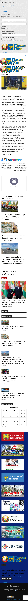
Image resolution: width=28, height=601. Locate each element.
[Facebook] (1, 11)
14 (10, 419)
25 (24, 421)
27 (7, 424)
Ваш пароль (4, 26)
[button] (2, 55)
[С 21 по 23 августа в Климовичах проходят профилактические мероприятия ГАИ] (14, 390)
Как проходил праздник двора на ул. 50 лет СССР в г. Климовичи (13, 217)
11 (24, 416)
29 (14, 424)
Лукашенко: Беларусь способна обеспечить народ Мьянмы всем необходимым (13, 302)
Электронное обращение (9, 5)
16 (17, 419)
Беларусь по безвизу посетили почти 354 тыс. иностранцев (6, 167)
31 (21, 424)
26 (3, 424)
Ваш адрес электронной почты (9, 37)
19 (3, 421)
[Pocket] (13, 160)
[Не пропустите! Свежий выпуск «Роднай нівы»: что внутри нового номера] (14, 227)
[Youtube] (6, 11)
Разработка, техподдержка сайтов (14, 599)
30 (17, 424)
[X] (9, 160)
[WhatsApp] (17, 160)
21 (10, 421)
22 (14, 421)
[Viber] (15, 160)
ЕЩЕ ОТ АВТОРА (7, 198)
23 (17, 421)
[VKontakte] (5, 11)
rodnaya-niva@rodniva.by (18, 576)
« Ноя (2, 427)
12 (3, 419)
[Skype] (19, 160)
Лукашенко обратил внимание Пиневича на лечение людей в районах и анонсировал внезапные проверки (20, 169)
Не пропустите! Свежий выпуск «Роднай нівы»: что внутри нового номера (13, 238)
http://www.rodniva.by (14, 188)
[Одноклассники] (4, 160)
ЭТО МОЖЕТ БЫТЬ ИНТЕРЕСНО (12, 196)
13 (7, 419)
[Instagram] (3, 11)
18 (24, 419)
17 (21, 419)
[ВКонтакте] (2, 160)
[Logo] (11, 64)
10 (21, 416)
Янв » (6, 427)
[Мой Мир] (6, 160)
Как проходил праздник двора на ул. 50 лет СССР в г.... (13, 327)
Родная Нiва (5, 74)
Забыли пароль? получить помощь (10, 30)
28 (10, 424)
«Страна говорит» (15, 101)
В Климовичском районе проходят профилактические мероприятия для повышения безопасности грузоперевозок (12, 360)
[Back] (2, 13)
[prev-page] (2, 267)
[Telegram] (4, 11)
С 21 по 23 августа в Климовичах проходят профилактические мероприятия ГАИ (13, 395)
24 (21, 421)
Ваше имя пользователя (7, 21)
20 (7, 421)
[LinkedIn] (11, 160)
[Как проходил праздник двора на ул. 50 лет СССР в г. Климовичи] (14, 206)
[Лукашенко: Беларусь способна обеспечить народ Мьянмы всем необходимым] (14, 290)
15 (14, 419)
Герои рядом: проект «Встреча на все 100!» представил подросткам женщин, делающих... (13, 379)
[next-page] (3, 267)
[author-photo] (14, 184)
